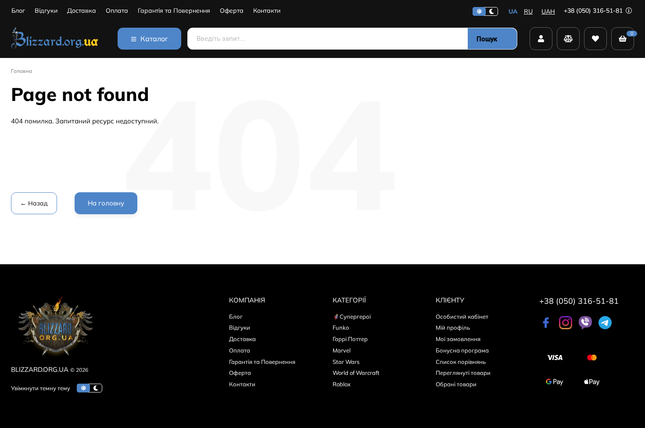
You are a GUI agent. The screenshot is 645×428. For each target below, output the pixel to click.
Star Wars (346, 361)
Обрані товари (456, 384)
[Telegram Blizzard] (605, 327)
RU (528, 11)
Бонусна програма (462, 350)
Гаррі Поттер (350, 338)
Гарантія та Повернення (174, 10)
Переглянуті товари (463, 372)
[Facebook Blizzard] (545, 327)
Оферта (232, 10)
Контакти (266, 10)
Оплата (117, 10)
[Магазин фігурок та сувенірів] (55, 38)
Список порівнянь (461, 361)
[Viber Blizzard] (585, 327)
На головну (106, 203)
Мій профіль (453, 327)
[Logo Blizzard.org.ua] (55, 359)
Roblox (342, 384)
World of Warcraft (356, 372)
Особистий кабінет (462, 316)
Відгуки (46, 10)
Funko (341, 327)
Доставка (81, 10)
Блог (18, 10)
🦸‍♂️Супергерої (352, 316)
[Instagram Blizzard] (565, 327)
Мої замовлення (458, 338)
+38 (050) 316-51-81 (594, 10)
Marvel (342, 350)
